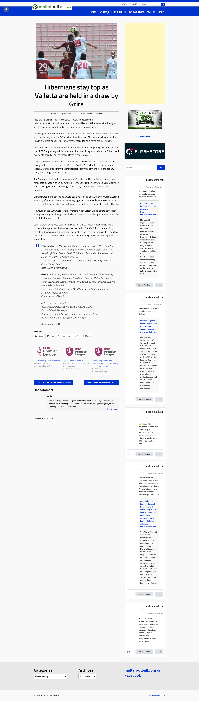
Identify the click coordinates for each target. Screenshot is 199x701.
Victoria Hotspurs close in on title (101, 382)
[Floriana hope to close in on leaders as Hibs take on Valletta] (76, 351)
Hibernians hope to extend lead (47, 360)
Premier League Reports (61, 113)
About (160, 12)
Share (159, 285)
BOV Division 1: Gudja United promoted (53, 382)
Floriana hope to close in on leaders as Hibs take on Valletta (76, 362)
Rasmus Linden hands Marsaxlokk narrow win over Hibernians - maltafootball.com (148, 209)
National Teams (136, 12)
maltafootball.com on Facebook (143, 672)
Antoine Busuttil (95, 113)
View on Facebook (144, 285)
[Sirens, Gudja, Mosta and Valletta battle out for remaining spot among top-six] (105, 351)
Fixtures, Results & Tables (112, 12)
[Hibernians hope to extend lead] (47, 351)
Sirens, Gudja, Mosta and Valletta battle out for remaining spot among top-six (105, 363)
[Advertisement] (145, 63)
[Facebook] (6, 9)
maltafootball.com (129, 4)
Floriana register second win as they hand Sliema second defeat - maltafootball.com (148, 326)
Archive (151, 12)
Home (93, 12)
